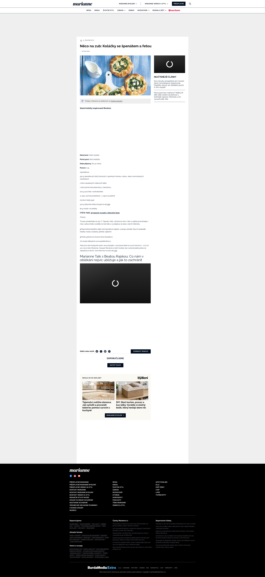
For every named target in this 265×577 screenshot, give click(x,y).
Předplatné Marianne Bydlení (83, 485)
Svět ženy (160, 487)
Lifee (158, 492)
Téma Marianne (119, 503)
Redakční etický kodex (79, 497)
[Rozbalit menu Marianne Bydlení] (136, 3)
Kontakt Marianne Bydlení (81, 492)
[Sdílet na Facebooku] (97, 351)
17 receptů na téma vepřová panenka (93, 551)
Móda (88, 10)
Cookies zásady (76, 508)
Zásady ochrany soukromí (81, 500)
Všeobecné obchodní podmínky (83, 505)
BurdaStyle (155, 568)
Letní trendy (81, 528)
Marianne (126, 568)
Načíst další (115, 365)
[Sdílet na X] (101, 351)
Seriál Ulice (87, 537)
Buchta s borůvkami (87, 557)
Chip (158, 490)
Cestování (77, 526)
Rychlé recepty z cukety (102, 557)
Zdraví (131, 10)
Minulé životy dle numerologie (90, 535)
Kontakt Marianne (78, 490)
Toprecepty (161, 495)
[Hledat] (190, 4)
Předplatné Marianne (79, 482)
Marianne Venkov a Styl (155, 4)
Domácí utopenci (100, 555)
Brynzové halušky (75, 557)
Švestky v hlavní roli (89, 549)
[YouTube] (79, 476)
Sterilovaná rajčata (75, 553)
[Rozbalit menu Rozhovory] (148, 10)
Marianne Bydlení (127, 4)
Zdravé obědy (91, 528)
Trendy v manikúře (75, 535)
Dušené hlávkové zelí (76, 549)
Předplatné (179, 4)
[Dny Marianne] (174, 10)
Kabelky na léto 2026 (87, 539)
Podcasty (117, 500)
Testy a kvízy (95, 524)
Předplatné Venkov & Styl (81, 487)
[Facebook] (71, 476)
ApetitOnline (161, 482)
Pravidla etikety (74, 524)
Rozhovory (143, 10)
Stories (116, 495)
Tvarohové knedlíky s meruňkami (91, 553)
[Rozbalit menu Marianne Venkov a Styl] (167, 3)
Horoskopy (118, 497)
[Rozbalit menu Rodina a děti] (165, 10)
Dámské (142, 568)
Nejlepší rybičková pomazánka (84, 555)
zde (108, 204)
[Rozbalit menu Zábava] (124, 10)
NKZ (147, 568)
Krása (97, 10)
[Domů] (84, 4)
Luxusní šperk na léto (76, 541)
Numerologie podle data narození (90, 526)
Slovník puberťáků (85, 524)
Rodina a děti (158, 10)
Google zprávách (116, 101)
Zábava (120, 10)
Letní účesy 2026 (99, 539)
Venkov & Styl (119, 505)
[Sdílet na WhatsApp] (109, 351)
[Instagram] (75, 476)
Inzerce (73, 510)
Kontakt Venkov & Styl (80, 495)
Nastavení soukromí (79, 503)
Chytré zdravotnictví (97, 537)
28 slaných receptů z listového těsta (105, 213)
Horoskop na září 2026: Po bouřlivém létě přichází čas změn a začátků (175, 524)
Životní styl (108, 10)
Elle (157, 485)
